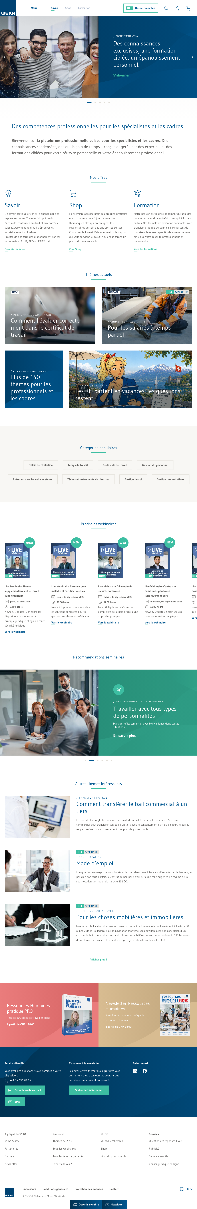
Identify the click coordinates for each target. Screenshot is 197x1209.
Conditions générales (55, 1189)
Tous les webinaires (64, 1148)
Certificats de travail (115, 465)
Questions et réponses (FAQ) (165, 1141)
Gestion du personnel (155, 465)
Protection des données (89, 1189)
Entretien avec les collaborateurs (32, 479)
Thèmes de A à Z (62, 1141)
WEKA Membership (112, 1141)
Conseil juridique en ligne (164, 1164)
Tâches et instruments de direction (88, 479)
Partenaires (11, 1148)
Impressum (29, 1189)
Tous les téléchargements (68, 1156)
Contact (114, 1189)
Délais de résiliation (41, 465)
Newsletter (11, 1164)
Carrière (9, 1156)
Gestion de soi (133, 479)
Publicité (154, 1148)
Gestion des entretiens (170, 479)
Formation (84, 8)
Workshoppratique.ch (113, 1156)
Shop (68, 8)
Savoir (54, 8)
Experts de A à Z (62, 1164)
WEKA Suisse (12, 1141)
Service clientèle (158, 1156)
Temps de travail (78, 465)
